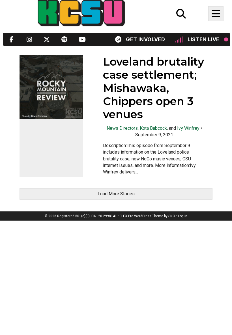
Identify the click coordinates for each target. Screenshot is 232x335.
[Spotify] (64, 39)
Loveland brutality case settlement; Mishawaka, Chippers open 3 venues (153, 88)
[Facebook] (11, 39)
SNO (171, 216)
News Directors (122, 128)
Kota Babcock (153, 128)
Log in (182, 216)
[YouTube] (82, 39)
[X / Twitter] (47, 39)
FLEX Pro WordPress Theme (141, 216)
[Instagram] (29, 39)
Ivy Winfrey (188, 128)
